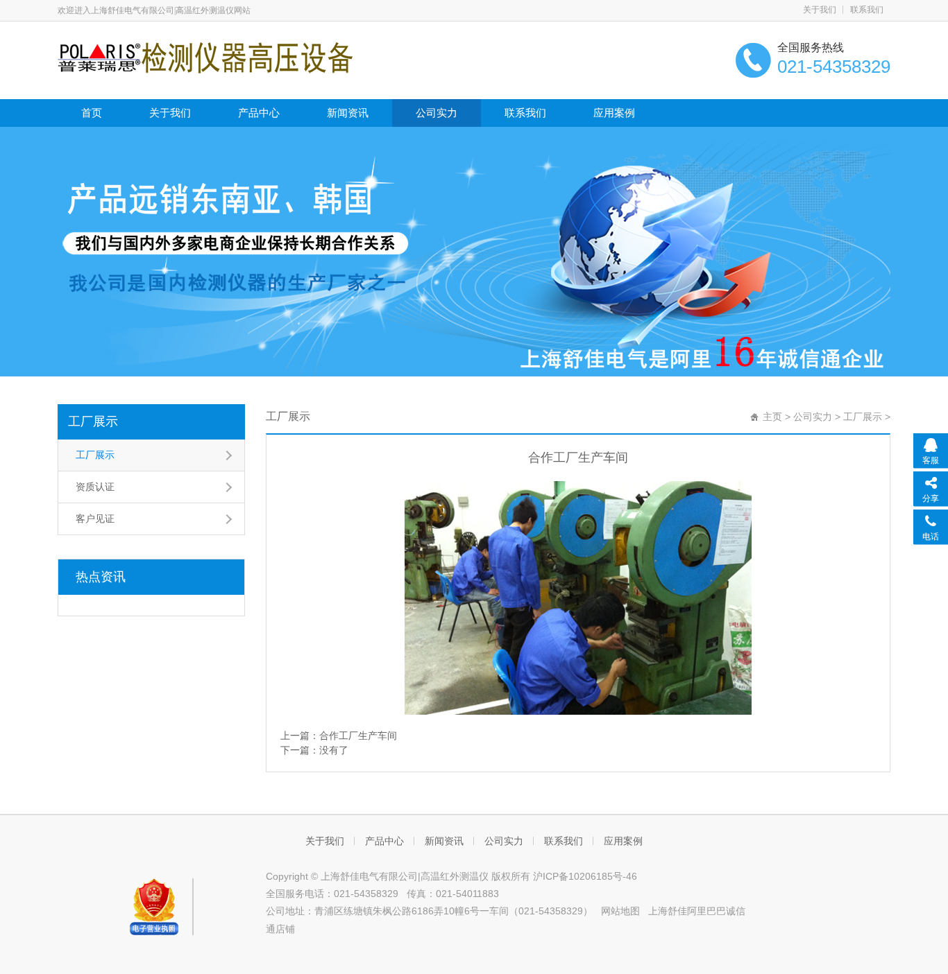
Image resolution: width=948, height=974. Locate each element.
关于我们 (819, 10)
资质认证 (95, 486)
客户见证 (95, 518)
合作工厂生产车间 (358, 735)
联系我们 (866, 10)
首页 (91, 113)
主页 (772, 416)
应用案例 (614, 113)
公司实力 (436, 113)
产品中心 (259, 113)
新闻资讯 (348, 113)
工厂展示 (93, 421)
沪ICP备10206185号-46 (585, 876)
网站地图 (620, 910)
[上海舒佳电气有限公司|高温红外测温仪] (205, 56)
